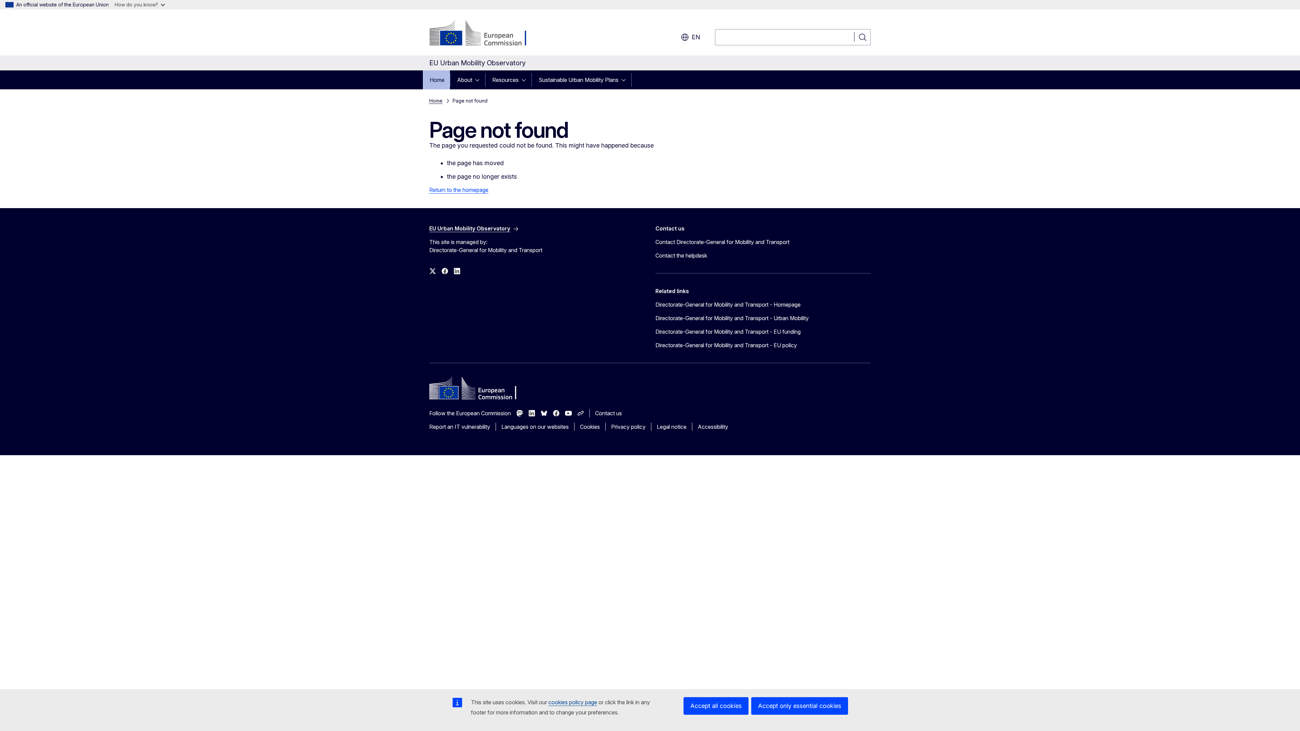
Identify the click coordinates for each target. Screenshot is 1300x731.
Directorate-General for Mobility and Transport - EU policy (726, 345)
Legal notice (672, 426)
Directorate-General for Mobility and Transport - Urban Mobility (732, 318)
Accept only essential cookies (799, 705)
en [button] (696, 37)
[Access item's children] (479, 79)
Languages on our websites (535, 426)
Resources (505, 79)
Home (437, 79)
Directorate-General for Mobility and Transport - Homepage (728, 304)
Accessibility (713, 426)
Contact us (608, 413)
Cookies (590, 426)
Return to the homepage (459, 189)
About (464, 79)
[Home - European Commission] (484, 33)
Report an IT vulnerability (459, 426)
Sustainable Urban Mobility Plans (579, 79)
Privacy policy (628, 426)
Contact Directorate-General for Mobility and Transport (722, 242)
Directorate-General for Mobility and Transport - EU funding (728, 331)
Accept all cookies (716, 705)
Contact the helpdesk (681, 255)
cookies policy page (572, 702)
